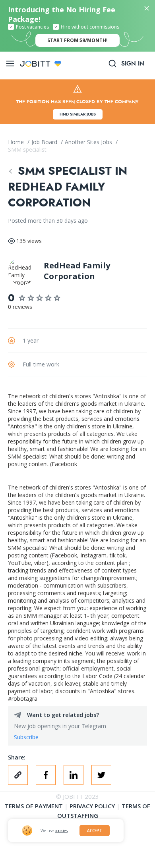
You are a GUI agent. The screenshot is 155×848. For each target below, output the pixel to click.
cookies (61, 830)
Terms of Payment (34, 806)
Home (16, 142)
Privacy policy (92, 806)
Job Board (45, 142)
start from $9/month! (77, 40)
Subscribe (26, 737)
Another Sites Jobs (89, 142)
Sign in (132, 63)
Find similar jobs (78, 114)
